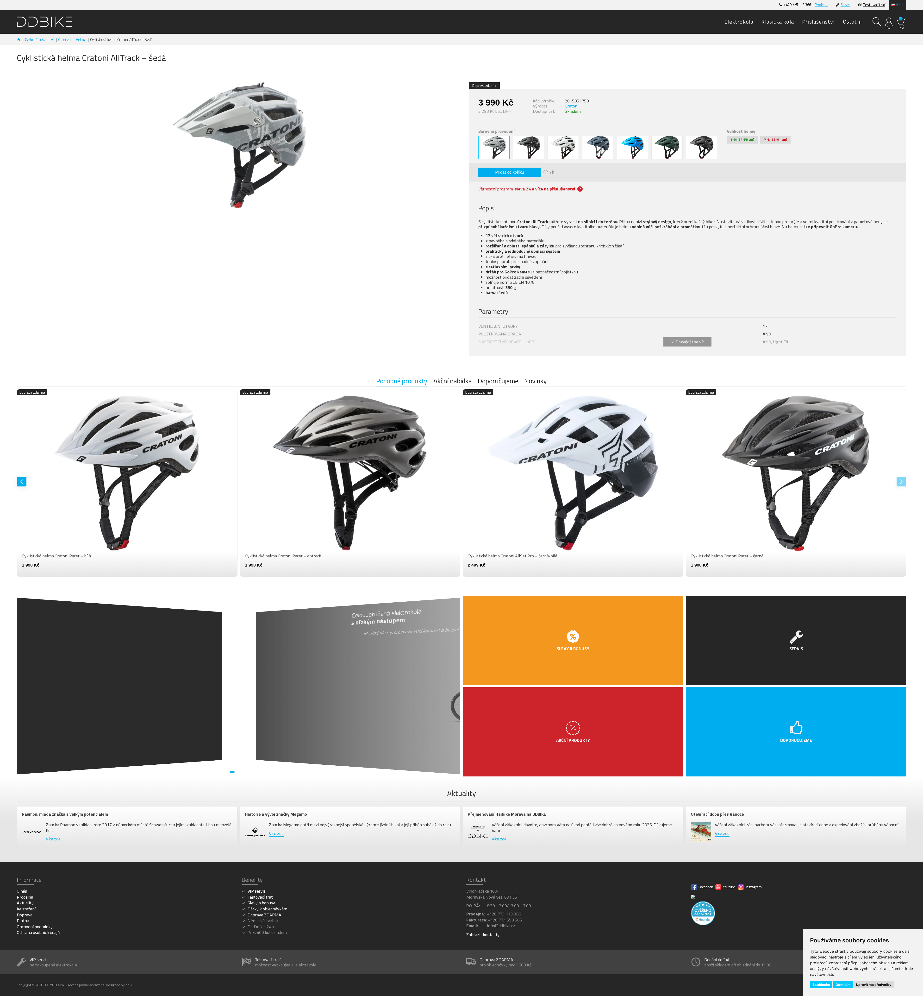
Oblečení (64, 39)
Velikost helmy (741, 131)
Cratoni (571, 106)
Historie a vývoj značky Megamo (276, 814)
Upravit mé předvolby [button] (873, 985)
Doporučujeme (498, 381)
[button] (21, 481)
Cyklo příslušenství (39, 39)
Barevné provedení (496, 131)
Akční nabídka (452, 381)
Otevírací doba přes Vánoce (717, 814)
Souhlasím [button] (821, 985)
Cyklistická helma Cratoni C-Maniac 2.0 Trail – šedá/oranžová (77, 556)
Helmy (81, 39)
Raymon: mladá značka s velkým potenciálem (65, 814)
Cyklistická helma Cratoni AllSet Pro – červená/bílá (738, 556)
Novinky (535, 381)
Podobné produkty (401, 381)
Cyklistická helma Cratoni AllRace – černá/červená (514, 556)
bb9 (128, 985)
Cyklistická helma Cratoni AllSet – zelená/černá (288, 556)
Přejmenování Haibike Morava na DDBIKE (507, 814)
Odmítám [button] (843, 985)
